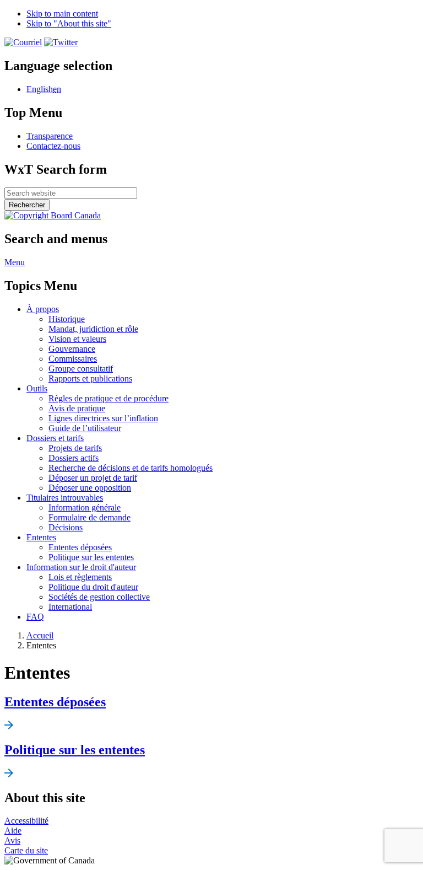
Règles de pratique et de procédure (108, 398)
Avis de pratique (76, 408)
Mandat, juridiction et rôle (93, 329)
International (70, 606)
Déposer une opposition (89, 487)
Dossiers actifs (73, 458)
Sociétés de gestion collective (99, 597)
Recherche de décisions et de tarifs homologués (130, 467)
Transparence (49, 136)
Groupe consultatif (80, 368)
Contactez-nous (53, 146)
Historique (66, 319)
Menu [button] (14, 262)
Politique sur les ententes (91, 557)
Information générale (84, 507)
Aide (12, 830)
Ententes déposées (80, 547)
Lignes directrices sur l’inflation (103, 418)
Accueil (39, 635)
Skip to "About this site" (68, 23)
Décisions (65, 527)
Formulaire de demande (89, 517)
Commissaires (72, 358)
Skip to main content (62, 13)
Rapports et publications (90, 378)
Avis (12, 840)
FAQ (35, 616)
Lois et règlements (80, 577)
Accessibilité (26, 820)
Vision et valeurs (77, 338)
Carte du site (26, 850)
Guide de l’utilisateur (84, 428)
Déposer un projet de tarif (92, 477)
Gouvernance (71, 348)
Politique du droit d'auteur (93, 587)
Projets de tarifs (75, 448)
